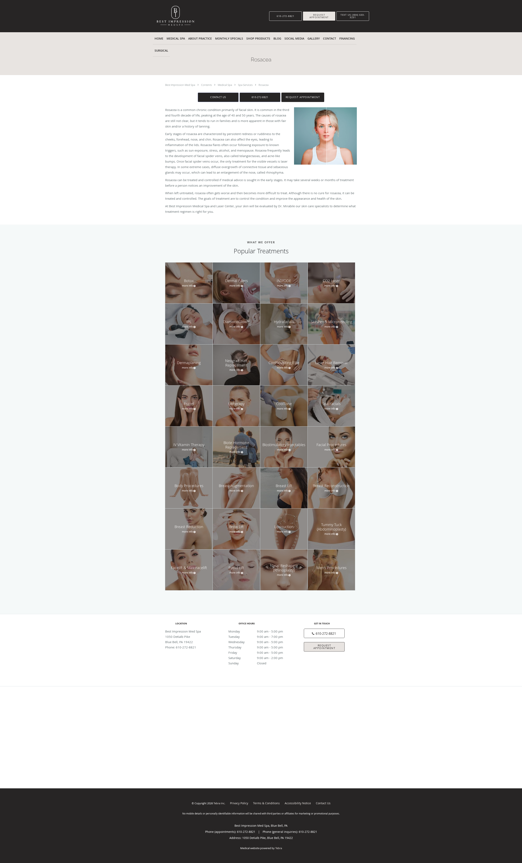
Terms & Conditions (266, 803)
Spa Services (245, 85)
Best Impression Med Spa (180, 85)
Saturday (255, 658)
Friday (255, 652)
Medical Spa (225, 85)
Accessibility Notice (298, 803)
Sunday (247, 663)
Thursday (255, 647)
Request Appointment (303, 97)
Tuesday (255, 637)
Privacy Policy (239, 803)
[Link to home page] (171, 16)
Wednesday (255, 642)
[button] (319, 16)
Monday (255, 631)
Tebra (278, 848)
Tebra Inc (219, 803)
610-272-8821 (260, 97)
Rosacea (264, 85)
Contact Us (323, 803)
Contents (206, 85)
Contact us (218, 97)
